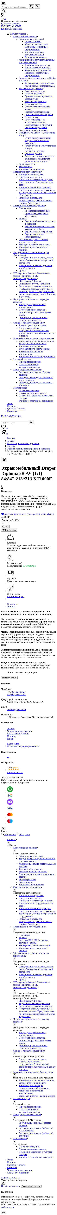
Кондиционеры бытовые (31, 39)
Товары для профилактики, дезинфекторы (32, 305)
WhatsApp (30, 566)
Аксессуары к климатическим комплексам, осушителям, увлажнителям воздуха (40, 159)
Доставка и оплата (16, 408)
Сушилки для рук (33, 153)
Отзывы (11, 606)
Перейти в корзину (10, 1186)
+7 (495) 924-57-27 (12, 26)
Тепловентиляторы (34, 93)
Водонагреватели (27, 164)
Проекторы (24, 208)
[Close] (3, 1183)
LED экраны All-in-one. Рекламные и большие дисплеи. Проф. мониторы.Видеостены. (31, 276)
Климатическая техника (25, 36)
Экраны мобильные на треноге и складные (28, 448)
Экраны (23, 218)
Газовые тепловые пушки (37, 112)
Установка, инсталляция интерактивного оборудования (34, 347)
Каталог (11, 839)
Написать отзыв (9, 678)
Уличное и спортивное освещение (36, 401)
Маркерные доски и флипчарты (34, 244)
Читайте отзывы (15, 772)
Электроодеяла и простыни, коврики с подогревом (38, 126)
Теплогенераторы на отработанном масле (35, 121)
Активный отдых (21, 359)
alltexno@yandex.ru (13, 29)
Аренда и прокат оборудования (28, 323)
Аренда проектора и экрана (32, 325)
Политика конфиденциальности (23, 746)
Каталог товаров (18, 34)
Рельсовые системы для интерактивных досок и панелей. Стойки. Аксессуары (35, 200)
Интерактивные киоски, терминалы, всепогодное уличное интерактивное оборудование (37, 192)
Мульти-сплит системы (36, 44)
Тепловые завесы (33, 104)
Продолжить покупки (31, 1186)
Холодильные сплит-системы (39, 83)
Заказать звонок (11, 23)
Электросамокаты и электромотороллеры (29, 365)
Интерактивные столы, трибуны (35, 187)
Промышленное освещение (32, 393)
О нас (10, 403)
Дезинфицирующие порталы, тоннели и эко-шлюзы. (33, 318)
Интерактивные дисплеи (31, 174)
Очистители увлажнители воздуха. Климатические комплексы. (38, 140)
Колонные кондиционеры (37, 65)
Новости (11, 406)
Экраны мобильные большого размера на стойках (40, 227)
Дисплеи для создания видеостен (35, 286)
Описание (12, 604)
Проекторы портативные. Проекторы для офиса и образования (37, 213)
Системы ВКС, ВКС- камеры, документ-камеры (34, 240)
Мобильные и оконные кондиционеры (36, 48)
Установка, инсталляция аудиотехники (31, 352)
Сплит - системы (33, 41)
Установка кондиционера (31, 169)
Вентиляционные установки (33, 130)
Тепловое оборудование (31, 88)
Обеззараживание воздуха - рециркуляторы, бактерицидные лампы (35, 312)
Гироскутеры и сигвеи (30, 362)
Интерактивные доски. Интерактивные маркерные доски (36, 178)
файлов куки (7, 1207)
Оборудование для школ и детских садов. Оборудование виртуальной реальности (36, 260)
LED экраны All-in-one (30, 281)
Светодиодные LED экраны (27, 369)
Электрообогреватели (35, 101)
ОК (3, 1212)
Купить (5, 526)
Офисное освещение (29, 390)
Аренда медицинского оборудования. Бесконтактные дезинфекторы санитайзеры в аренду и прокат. (37, 332)
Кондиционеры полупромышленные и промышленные (37, 61)
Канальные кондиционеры (38, 67)
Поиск (10, 739)
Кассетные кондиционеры (38, 70)
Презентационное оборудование (29, 205)
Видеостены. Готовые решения (34, 283)
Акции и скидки (15, 596)
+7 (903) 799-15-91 (16, 694)
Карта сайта (13, 744)
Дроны (22, 270)
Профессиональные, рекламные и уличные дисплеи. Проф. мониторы (36, 290)
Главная (11, 438)
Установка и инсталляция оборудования (33, 338)
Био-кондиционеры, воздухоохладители (35, 53)
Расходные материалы (36, 57)
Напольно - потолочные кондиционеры (37, 74)
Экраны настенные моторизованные (34, 235)
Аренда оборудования (18, 733)
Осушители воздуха (34, 151)
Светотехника (20, 388)
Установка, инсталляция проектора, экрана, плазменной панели (36, 342)
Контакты (12, 411)
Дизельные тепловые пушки (39, 114)
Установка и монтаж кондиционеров (37, 356)
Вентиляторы (25, 166)
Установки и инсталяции (19, 731)
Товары (10, 441)
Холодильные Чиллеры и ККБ (40, 86)
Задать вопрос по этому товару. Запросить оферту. (29, 514)
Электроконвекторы (35, 91)
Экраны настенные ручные (38, 231)
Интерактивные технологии (27, 172)
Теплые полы (31, 117)
